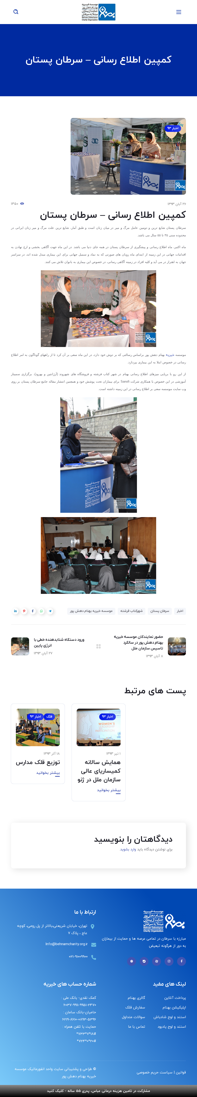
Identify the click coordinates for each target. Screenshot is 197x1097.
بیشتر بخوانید (109, 790)
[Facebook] (181, 961)
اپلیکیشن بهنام (174, 1007)
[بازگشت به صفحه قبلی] (98, 646)
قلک (49, 716)
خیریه (170, 355)
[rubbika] (131, 961)
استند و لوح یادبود (172, 1026)
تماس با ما (136, 1026)
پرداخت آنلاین (175, 998)
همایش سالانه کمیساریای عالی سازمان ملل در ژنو (99, 771)
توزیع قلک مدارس (38, 762)
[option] (98, 756)
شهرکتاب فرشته (131, 611)
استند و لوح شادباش (170, 1017)
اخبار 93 (173, 128)
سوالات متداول (133, 1017)
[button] (16, 12)
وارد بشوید (128, 849)
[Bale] (144, 961)
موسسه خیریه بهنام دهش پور (91, 611)
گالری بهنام (136, 998)
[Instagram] (169, 961)
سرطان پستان (159, 611)
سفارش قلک (135, 1007)
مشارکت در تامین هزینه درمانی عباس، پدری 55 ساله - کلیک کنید (98, 1091)
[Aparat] (156, 961)
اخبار (180, 611)
